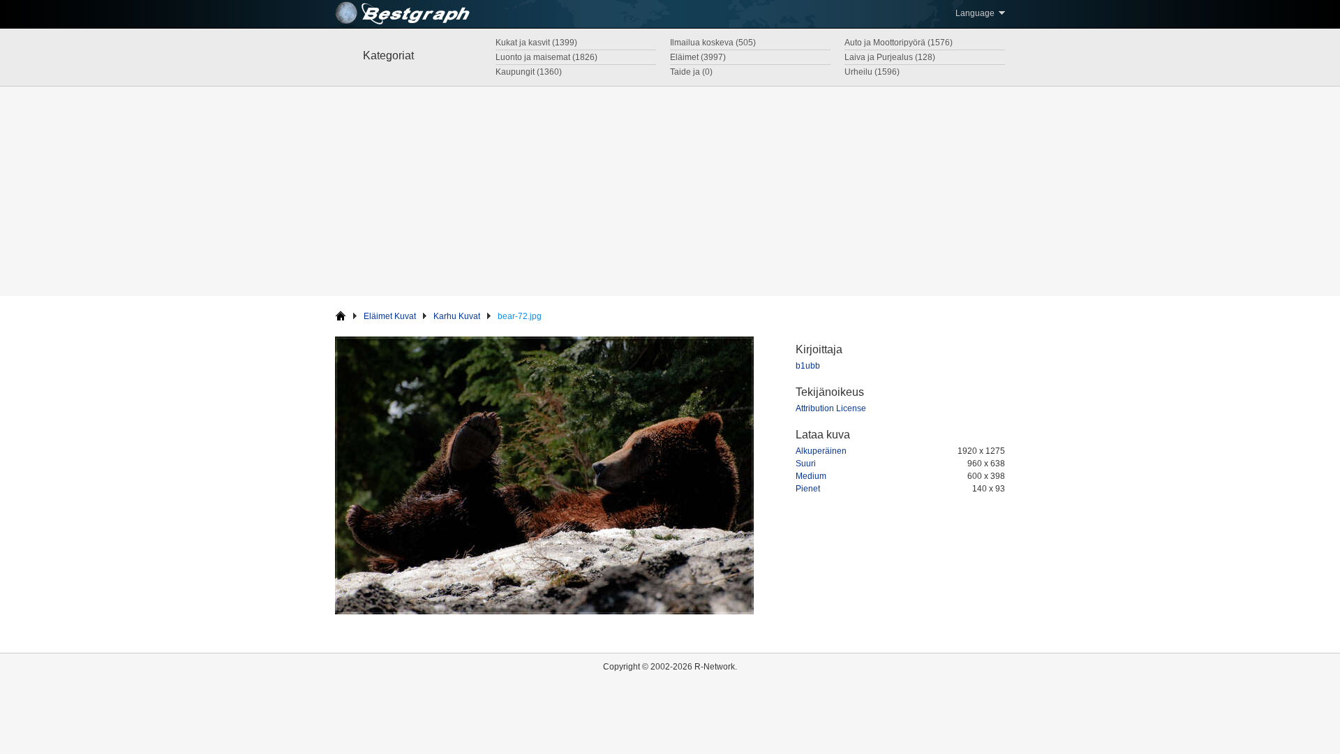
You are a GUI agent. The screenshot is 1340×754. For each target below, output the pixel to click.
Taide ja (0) (691, 72)
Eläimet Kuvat (390, 316)
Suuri (806, 463)
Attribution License (831, 408)
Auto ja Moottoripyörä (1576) (898, 42)
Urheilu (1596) (872, 72)
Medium (811, 476)
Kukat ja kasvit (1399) (536, 42)
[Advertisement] (670, 191)
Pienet (808, 489)
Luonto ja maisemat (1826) (546, 57)
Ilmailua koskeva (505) (713, 42)
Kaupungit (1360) (529, 72)
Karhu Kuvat (456, 316)
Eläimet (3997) (698, 57)
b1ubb (808, 366)
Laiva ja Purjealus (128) (889, 57)
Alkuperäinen (821, 451)
